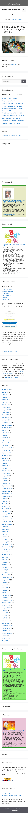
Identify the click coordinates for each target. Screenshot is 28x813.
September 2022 (7, 473)
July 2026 (5, 392)
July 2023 (5, 458)
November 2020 (7, 519)
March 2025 (5, 415)
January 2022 (6, 483)
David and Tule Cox (11, 10)
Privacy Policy (6, 793)
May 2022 (5, 478)
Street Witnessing (7, 291)
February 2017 (6, 567)
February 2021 (6, 511)
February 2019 (6, 539)
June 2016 (5, 585)
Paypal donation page (11, 377)
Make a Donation (16, 4)
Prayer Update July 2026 (9, 98)
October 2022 (6, 471)
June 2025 (5, 412)
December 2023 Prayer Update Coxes (13, 120)
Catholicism (5, 293)
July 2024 (5, 430)
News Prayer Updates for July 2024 (13, 115)
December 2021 (7, 486)
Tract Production (7, 289)
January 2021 (6, 514)
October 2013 (6, 638)
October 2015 (6, 605)
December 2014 (7, 625)
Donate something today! (9, 351)
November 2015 (7, 603)
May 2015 (5, 615)
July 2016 (5, 582)
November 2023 (7, 448)
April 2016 (5, 590)
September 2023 (7, 453)
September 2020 (7, 524)
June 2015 (5, 613)
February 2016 (6, 595)
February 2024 (6, 443)
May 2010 (5, 641)
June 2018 (5, 552)
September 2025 (7, 407)
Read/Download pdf (9, 214)
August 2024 (6, 427)
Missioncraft (6, 299)
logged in (13, 64)
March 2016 (5, 592)
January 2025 (6, 420)
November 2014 (7, 628)
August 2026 (6, 389)
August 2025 (6, 410)
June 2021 (5, 501)
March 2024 (5, 440)
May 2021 (5, 504)
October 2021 (6, 491)
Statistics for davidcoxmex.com (11, 795)
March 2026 (5, 402)
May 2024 (5, 435)
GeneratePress (14, 810)
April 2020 (5, 531)
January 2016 (6, 597)
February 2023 (6, 468)
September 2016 (7, 577)
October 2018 (6, 549)
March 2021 (5, 509)
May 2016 (5, 587)
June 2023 (5, 460)
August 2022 (6, 476)
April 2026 (5, 399)
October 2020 (6, 521)
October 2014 (6, 630)
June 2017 (5, 557)
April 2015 (5, 618)
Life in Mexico (6, 295)
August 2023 (6, 455)
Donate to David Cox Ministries (11, 135)
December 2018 (7, 544)
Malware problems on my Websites (12, 103)
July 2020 (5, 526)
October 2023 (6, 450)
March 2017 (5, 564)
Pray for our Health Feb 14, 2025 (12, 113)
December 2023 (7, 445)
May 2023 (5, 463)
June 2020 (5, 529)
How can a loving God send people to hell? (13, 731)
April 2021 (5, 506)
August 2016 (6, 580)
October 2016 (6, 575)
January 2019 (6, 542)
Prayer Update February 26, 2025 (12, 106)
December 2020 (7, 516)
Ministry (4, 297)
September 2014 (7, 633)
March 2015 (5, 620)
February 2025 (6, 417)
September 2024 (7, 425)
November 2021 (7, 488)
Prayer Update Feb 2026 (9, 101)
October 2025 (6, 405)
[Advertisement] (14, 161)
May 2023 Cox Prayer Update (11, 123)
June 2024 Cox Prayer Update (11, 118)
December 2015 (7, 600)
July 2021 (5, 498)
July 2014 (5, 636)
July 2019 (5, 537)
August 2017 (6, 554)
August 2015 (6, 608)
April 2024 (5, 438)
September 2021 (7, 493)
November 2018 (7, 547)
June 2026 (5, 394)
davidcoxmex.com (17, 19)
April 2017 (5, 562)
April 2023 (5, 465)
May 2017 (5, 559)
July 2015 (5, 610)
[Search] (24, 81)
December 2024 (7, 422)
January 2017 (6, 570)
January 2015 (6, 623)
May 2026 (5, 397)
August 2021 (6, 496)
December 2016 (7, 572)
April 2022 (5, 481)
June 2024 (5, 432)
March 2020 (5, 534)
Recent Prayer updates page (11, 3)
